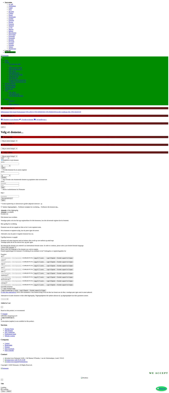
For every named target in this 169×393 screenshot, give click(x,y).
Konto (7, 99)
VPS (6, 90)
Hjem (6, 60)
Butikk (7, 62)
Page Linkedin (9, 350)
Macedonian (12, 33)
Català (11, 8)
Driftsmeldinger (10, 83)
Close (3, 391)
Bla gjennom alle (14, 64)
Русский (11, 41)
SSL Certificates (10, 332)
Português (12, 36)
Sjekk (3, 168)
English (11, 19)
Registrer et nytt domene (17, 80)
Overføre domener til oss (17, 82)
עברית (10, 27)
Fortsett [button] (5, 314)
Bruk (3, 187)
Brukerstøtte (8, 345)
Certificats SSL (13, 76)
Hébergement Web (15, 68)
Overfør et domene (27, 119)
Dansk (11, 15)
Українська (12, 49)
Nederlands (12, 17)
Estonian (11, 20)
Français (11, 24)
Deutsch (11, 26)
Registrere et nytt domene (11, 160)
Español (11, 43)
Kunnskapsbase (10, 85)
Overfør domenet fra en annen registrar (15, 170)
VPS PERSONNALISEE (16, 96)
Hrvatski (11, 11)
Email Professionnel (15, 69)
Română (11, 40)
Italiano (11, 31)
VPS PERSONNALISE (15, 75)
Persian (11, 22)
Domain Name (9, 329)
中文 (10, 9)
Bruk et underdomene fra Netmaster (14, 189)
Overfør (4, 177)
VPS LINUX (12, 71)
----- (10, 66)
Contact (7, 343)
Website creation (10, 336)
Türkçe (11, 47)
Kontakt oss (9, 89)
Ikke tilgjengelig (6, 258)
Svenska (11, 45)
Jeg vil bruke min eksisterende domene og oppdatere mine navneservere (25, 179)
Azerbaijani (12, 6)
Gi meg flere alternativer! (8, 292)
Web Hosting (9, 330)
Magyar (11, 29)
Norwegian (8, 2)
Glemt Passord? (14, 104)
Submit (9, 391)
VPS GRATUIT (13, 78)
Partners (7, 347)
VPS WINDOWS (14, 73)
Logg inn (8, 50)
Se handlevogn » (10, 52)
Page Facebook (9, 349)
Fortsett (4, 299)
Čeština (11, 13)
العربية (11, 4)
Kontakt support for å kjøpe (65, 258)
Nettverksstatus (10, 87)
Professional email (10, 334)
